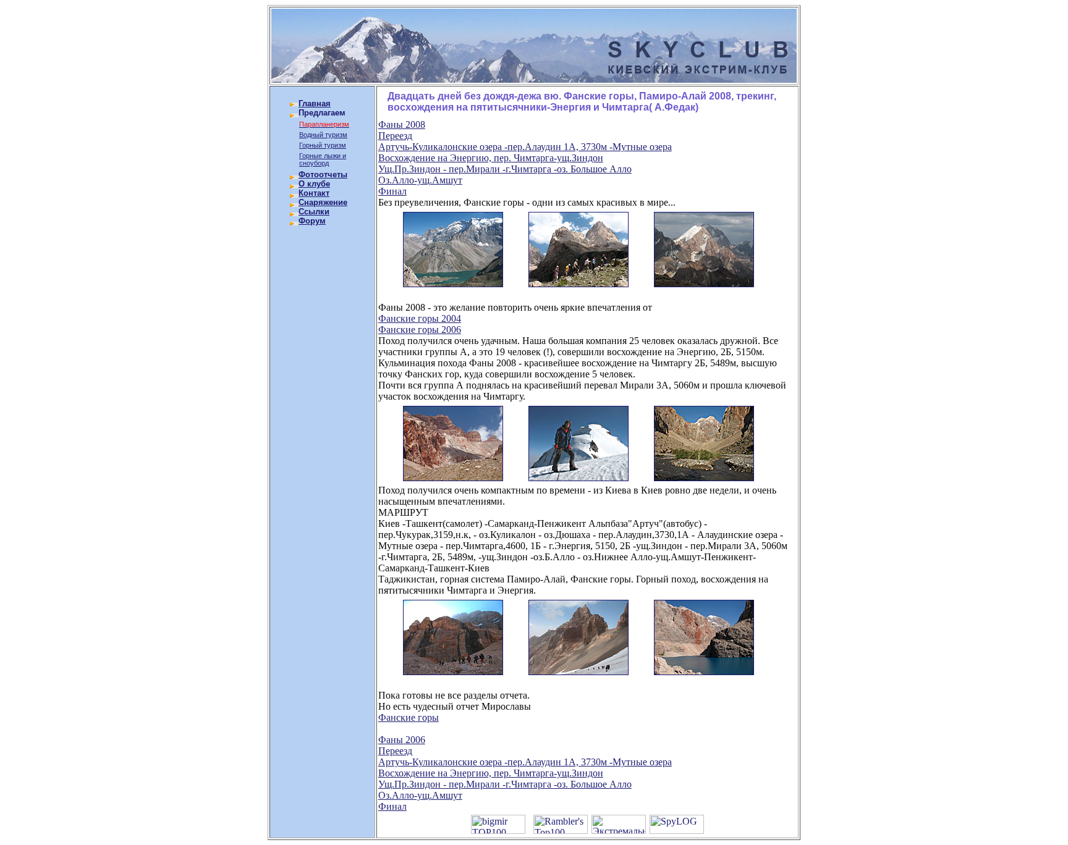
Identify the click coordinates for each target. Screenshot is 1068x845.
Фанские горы (408, 717)
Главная (315, 103)
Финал (392, 191)
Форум (312, 220)
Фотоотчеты (323, 174)
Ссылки (314, 211)
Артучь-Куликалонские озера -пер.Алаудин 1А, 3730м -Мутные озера (525, 146)
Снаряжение (323, 202)
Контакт (314, 193)
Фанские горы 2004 (419, 318)
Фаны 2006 (401, 739)
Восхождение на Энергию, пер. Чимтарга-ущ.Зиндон (490, 158)
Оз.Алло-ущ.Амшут (420, 180)
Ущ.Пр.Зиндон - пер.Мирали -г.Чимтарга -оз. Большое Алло (505, 169)
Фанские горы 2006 (419, 329)
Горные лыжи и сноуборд (322, 159)
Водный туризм (323, 134)
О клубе (314, 183)
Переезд (395, 135)
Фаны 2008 (401, 124)
